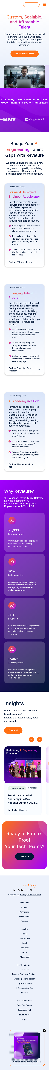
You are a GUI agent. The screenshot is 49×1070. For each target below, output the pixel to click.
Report (24, 952)
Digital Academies (24, 983)
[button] (31, 5)
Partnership (24, 912)
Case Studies (24, 938)
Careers (24, 921)
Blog (25, 934)
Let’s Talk (24, 856)
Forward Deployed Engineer (24, 974)
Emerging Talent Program (24, 979)
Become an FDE (24, 1010)
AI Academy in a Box (24, 988)
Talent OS (24, 969)
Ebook (24, 943)
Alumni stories (24, 916)
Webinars (25, 948)
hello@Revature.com (30, 894)
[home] (11, 5)
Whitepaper (24, 957)
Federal (24, 993)
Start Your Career (24, 1005)
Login (24, 1019)
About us (24, 907)
